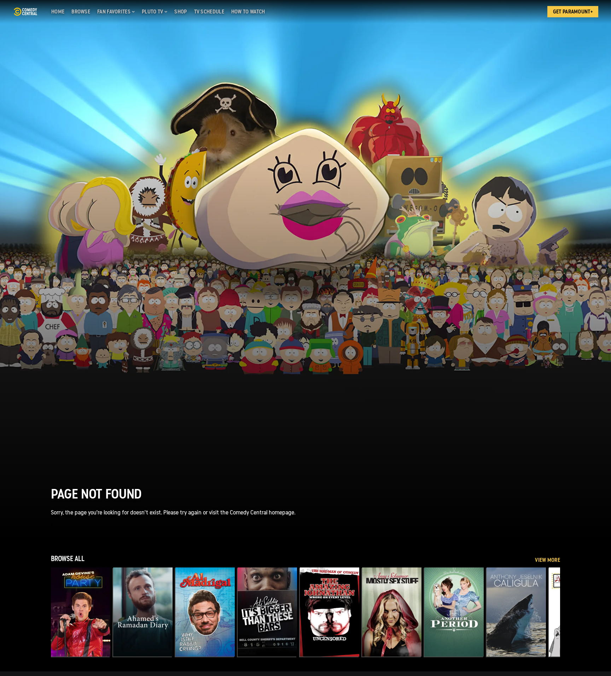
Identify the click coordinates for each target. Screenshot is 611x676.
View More (547, 560)
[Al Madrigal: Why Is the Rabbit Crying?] (205, 612)
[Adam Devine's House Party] (80, 612)
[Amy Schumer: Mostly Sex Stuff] (391, 612)
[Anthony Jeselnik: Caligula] (516, 612)
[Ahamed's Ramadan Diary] (143, 612)
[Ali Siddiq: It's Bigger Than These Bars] (267, 612)
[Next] (549, 612)
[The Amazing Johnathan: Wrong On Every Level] (329, 612)
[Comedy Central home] (25, 11)
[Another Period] (454, 612)
